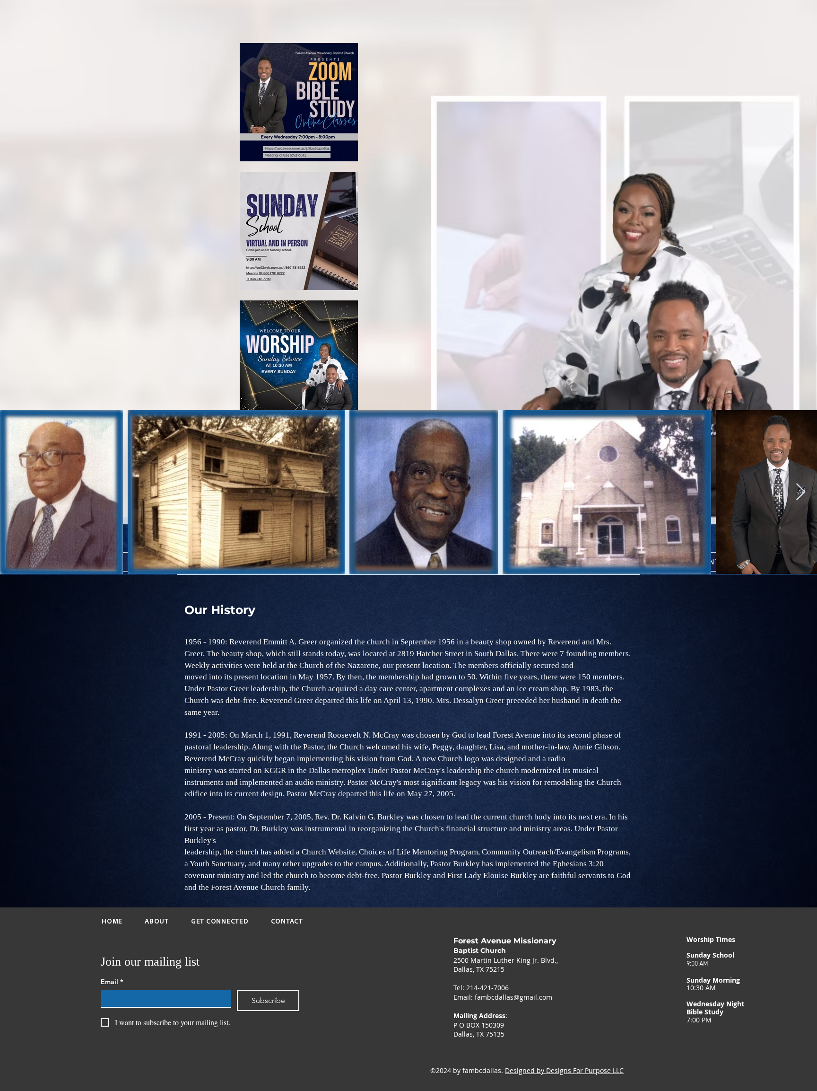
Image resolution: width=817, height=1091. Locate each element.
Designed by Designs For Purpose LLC (564, 1070)
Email (112, 982)
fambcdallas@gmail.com (513, 997)
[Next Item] (800, 492)
